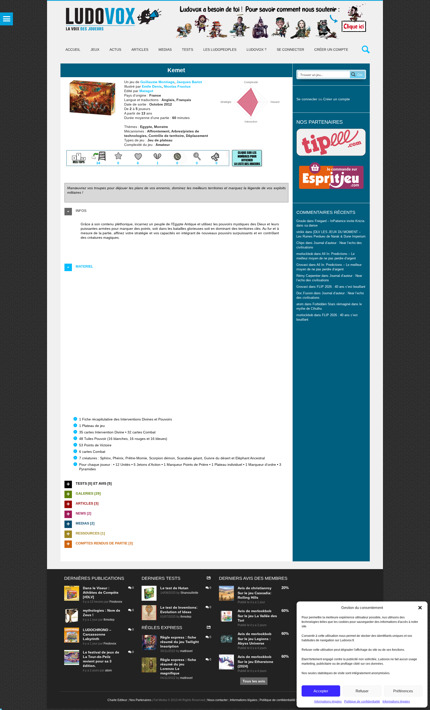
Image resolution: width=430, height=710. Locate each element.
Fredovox (115, 601)
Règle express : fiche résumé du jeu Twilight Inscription (179, 641)
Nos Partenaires (140, 700)
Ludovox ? (257, 50)
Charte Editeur (117, 700)
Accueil (72, 50)
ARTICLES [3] (87, 503)
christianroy (261, 588)
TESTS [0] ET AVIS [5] (94, 483)
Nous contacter (217, 700)
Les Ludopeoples (219, 50)
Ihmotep (109, 619)
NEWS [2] (83, 513)
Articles (139, 50)
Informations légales (328, 701)
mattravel (186, 651)
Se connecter (290, 50)
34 (98, 163)
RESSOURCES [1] (90, 533)
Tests (187, 50)
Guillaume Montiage (157, 82)
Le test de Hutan (174, 588)
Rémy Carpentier (308, 276)
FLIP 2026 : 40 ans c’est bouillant (341, 287)
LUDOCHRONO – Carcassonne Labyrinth (97, 634)
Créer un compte (331, 50)
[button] (420, 607)
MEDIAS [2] (85, 523)
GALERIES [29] (88, 493)
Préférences (403, 691)
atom (108, 670)
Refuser (362, 691)
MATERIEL (84, 266)
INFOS (81, 211)
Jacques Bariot (189, 82)
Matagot (146, 91)
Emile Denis (152, 86)
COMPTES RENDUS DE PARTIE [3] (104, 543)
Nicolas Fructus (177, 86)
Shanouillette (189, 592)
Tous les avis (254, 681)
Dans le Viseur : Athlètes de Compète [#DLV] (100, 592)
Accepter (321, 691)
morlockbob (261, 611)
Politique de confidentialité (362, 701)
